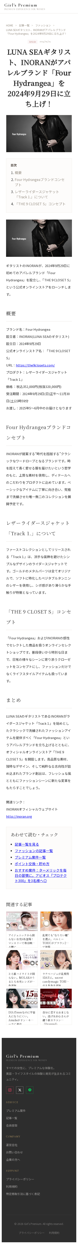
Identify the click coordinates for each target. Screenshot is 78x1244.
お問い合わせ (14, 1152)
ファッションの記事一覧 (34, 850)
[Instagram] (9, 1090)
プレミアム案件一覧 (30, 857)
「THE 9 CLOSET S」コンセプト (40, 203)
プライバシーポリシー (20, 1179)
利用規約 (11, 1186)
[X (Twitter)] (19, 1090)
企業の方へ (13, 1160)
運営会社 (11, 1145)
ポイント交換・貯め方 (32, 863)
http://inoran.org (19, 816)
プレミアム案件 (16, 1111)
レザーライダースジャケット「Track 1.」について (37, 194)
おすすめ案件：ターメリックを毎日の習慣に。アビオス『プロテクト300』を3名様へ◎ (41, 875)
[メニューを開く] (69, 6)
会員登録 (11, 1125)
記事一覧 (11, 1118)
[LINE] (29, 1090)
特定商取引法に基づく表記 (23, 1194)
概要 (18, 172)
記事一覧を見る (27, 844)
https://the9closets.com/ (35, 365)
